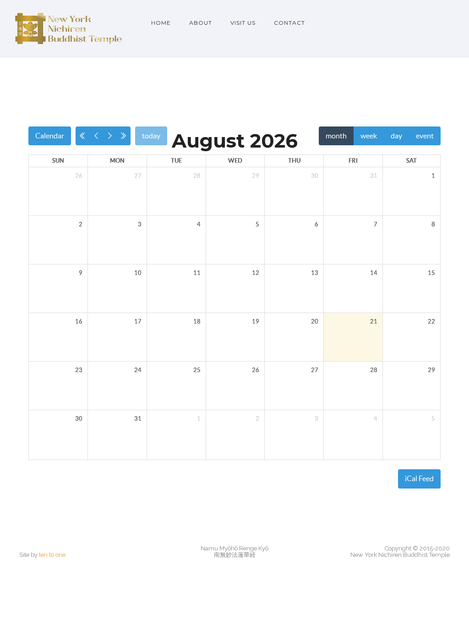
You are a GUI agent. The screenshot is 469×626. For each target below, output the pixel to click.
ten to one (52, 554)
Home (161, 22)
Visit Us (243, 22)
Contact (289, 22)
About (200, 22)
